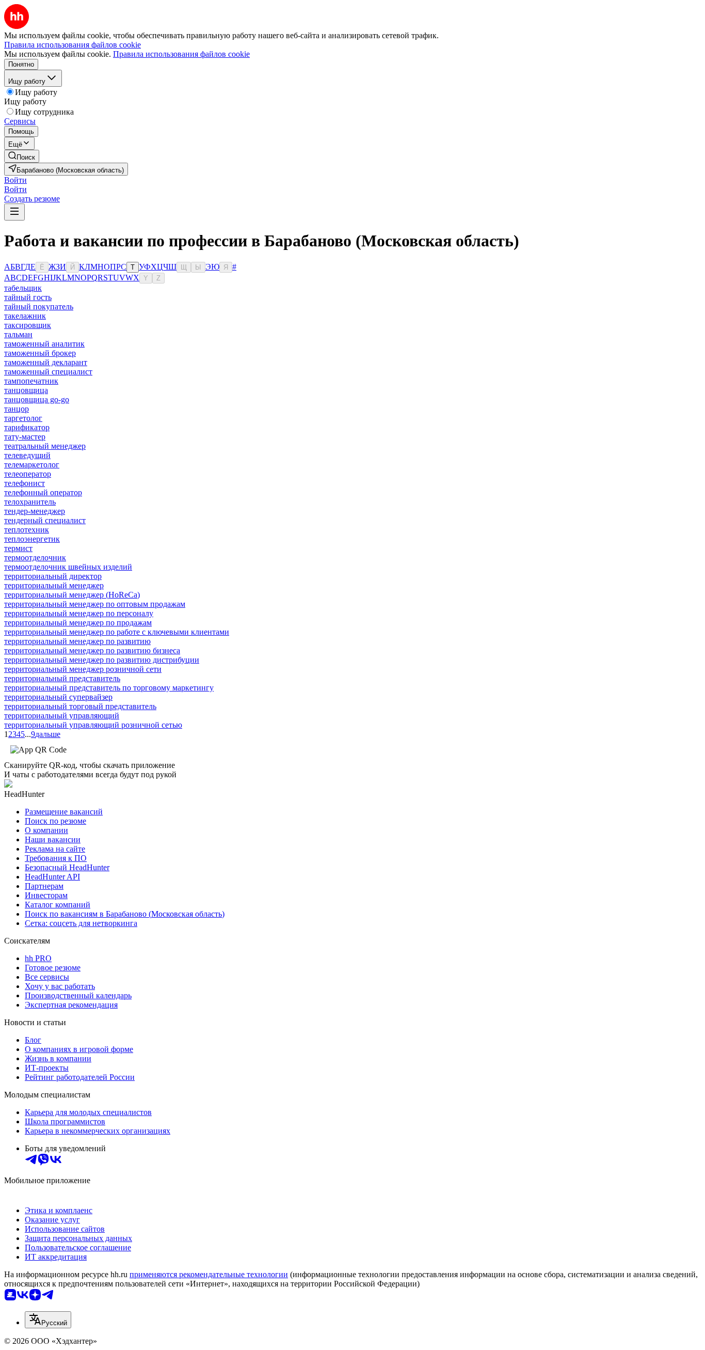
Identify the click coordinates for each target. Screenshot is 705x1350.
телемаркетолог (31, 464)
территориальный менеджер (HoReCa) (72, 594)
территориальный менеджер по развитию (77, 641)
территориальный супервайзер (58, 697)
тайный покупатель (38, 306)
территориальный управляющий (61, 715)
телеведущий (27, 455)
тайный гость (28, 297)
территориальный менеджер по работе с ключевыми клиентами (116, 631)
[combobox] (48, 1319)
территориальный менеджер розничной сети (83, 669)
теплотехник (26, 529)
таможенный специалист (48, 371)
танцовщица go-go (36, 399)
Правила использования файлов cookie (181, 54)
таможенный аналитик (44, 343)
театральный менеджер (45, 446)
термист (18, 548)
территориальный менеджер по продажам (78, 622)
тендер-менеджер (34, 511)
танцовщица (26, 390)
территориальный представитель (62, 678)
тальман (18, 334)
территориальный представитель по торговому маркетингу (109, 687)
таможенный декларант (45, 362)
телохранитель (30, 501)
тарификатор (27, 427)
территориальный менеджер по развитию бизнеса (92, 650)
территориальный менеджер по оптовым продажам (94, 604)
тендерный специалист (45, 520)
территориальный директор (53, 576)
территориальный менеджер (54, 585)
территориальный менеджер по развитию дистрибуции (101, 659)
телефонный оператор (43, 492)
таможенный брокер (40, 353)
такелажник (25, 315)
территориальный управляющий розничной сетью (93, 724)
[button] (15, 180)
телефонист (24, 483)
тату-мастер (24, 436)
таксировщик (27, 325)
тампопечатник (31, 380)
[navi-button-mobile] (14, 212)
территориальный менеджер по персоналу (78, 613)
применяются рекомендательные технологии (209, 1274)
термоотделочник (35, 557)
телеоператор (27, 473)
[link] (21, 156)
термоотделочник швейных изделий (68, 566)
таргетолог (23, 418)
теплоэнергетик (32, 539)
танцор (16, 408)
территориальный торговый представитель (80, 706)
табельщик (23, 288)
